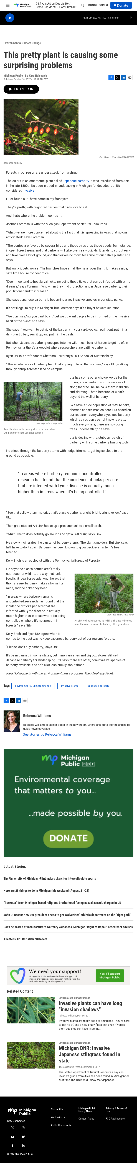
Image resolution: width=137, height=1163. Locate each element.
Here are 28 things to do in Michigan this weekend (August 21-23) (46, 890)
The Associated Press (69, 1067)
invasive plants (69, 685)
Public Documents (61, 1125)
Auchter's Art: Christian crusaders (25, 939)
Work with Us (58, 1117)
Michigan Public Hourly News (87, 1110)
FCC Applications (115, 1118)
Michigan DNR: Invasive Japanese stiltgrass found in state (89, 1054)
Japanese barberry (76, 181)
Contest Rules (86, 1118)
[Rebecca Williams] (12, 721)
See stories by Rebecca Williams (47, 734)
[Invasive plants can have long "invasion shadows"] (31, 1010)
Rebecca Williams (37, 715)
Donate (122, 5)
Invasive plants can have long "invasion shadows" (90, 1006)
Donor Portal (98, 5)
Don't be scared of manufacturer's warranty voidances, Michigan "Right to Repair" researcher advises (68, 927)
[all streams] (131, 18)
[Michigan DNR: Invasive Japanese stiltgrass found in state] (31, 1055)
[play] (10, 18)
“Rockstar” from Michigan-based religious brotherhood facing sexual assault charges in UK (62, 903)
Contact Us (57, 1109)
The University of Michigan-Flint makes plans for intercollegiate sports (50, 878)
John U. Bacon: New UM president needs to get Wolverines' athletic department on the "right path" (67, 915)
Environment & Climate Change (22, 43)
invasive (28, 190)
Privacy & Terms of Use (116, 1110)
